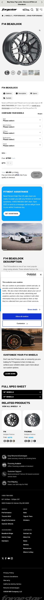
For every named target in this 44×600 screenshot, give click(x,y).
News (25, 541)
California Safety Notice (12, 584)
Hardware (5, 541)
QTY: (3, 163)
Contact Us (27, 533)
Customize (21, 323)
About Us (26, 537)
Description (22, 93)
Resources (27, 548)
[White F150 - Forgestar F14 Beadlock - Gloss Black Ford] (22, 236)
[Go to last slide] (2, 2)
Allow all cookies (22, 316)
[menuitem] (26, 10)
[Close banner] (41, 274)
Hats (25, 512)
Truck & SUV (6, 516)
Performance (7, 512)
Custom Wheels (7, 524)
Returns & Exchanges (11, 588)
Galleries (9, 93)
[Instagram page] (12, 558)
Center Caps (6, 537)
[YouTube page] (9, 558)
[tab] (7, 72)
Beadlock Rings (7, 533)
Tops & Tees (27, 516)
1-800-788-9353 (7, 495)
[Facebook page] (6, 558)
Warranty (6, 580)
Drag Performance (8, 520)
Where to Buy (28, 552)
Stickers (26, 520)
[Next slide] (42, 2)
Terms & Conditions (10, 576)
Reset (40, 114)
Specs (35, 93)
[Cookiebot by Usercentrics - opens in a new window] (27, 274)
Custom (8, 98)
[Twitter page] (3, 558)
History (26, 545)
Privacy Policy (8, 573)
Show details (32, 309)
